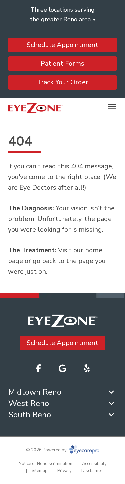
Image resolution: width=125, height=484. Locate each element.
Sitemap (40, 471)
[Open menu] (111, 106)
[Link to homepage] (35, 108)
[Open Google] (63, 368)
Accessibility (94, 464)
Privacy (64, 471)
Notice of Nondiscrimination (45, 464)
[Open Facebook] (39, 368)
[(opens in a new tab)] (87, 368)
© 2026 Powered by (47, 450)
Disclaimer (91, 471)
